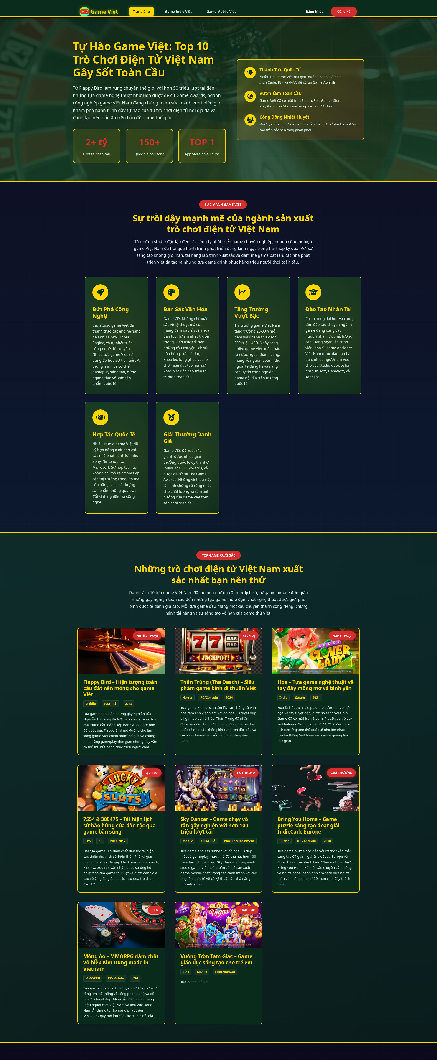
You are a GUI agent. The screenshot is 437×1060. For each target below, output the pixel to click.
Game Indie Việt (178, 11)
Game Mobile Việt (221, 11)
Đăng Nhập (314, 11)
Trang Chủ (141, 11)
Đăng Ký (343, 11)
